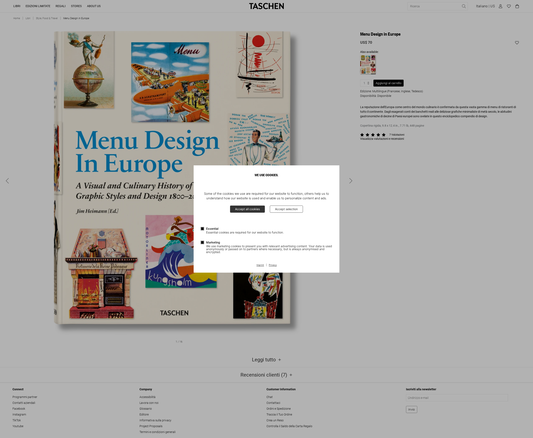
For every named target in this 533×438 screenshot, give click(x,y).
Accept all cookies (247, 209)
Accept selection (286, 209)
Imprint (260, 265)
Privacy (273, 265)
